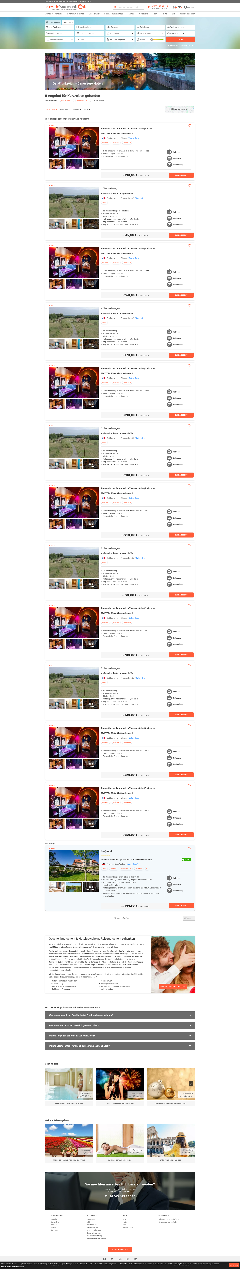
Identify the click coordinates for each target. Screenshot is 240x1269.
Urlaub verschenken (187, 14)
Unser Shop (55, 1225)
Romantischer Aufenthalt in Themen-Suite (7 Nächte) (128, 488)
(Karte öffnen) (133, 138)
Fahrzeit (55, 22)
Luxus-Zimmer (94, 14)
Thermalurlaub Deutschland (69, 1103)
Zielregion (67, 22)
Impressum (91, 1219)
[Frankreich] (103, 138)
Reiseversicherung (94, 1230)
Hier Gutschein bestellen (172, 986)
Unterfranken (119, 864)
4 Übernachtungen (110, 308)
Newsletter (55, 1222)
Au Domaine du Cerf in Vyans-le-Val (117, 193)
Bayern (109, 864)
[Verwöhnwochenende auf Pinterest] (120, 1259)
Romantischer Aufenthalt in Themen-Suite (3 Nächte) (128, 368)
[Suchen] (115, 7)
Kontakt (54, 1219)
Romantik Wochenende (75, 14)
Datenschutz (91, 1225)
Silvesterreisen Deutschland (120, 1103)
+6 (147, 868)
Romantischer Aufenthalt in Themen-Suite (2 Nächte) (128, 248)
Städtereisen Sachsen (171, 1160)
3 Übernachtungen (110, 668)
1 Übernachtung (109, 188)
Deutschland (143, 14)
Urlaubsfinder (127, 1227)
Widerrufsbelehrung (94, 1236)
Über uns (54, 1230)
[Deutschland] (103, 864)
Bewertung (144, 40)
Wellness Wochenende (53, 14)
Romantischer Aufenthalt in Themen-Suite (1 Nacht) (127, 128)
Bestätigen (234, 1265)
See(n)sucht (107, 851)
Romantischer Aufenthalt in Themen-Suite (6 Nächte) (128, 608)
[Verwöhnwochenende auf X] (112, 1259)
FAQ (124, 1219)
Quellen (53, 1227)
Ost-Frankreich (113, 138)
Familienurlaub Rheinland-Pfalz (69, 1160)
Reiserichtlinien (92, 1227)
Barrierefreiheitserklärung (96, 1238)
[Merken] (189, 125)
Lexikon (125, 1222)
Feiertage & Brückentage (113, 14)
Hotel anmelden (120, 1249)
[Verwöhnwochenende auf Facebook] (104, 1259)
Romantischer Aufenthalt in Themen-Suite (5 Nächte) (128, 788)
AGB (88, 1222)
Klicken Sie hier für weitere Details (12, 1267)
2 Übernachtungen (110, 548)
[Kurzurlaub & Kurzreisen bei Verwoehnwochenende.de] (66, 7)
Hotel (165, 14)
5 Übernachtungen (110, 428)
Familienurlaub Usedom (120, 1160)
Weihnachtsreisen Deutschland (171, 1103)
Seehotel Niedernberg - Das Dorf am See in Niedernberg (126, 859)
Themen (131, 14)
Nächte (155, 14)
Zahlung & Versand (94, 1233)
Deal (173, 14)
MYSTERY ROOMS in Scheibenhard (117, 133)
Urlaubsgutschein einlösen (168, 1219)
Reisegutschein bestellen (168, 1222)
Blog (124, 1225)
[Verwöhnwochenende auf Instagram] (127, 1259)
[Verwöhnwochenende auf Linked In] (135, 1259)
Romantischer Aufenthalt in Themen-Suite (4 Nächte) (128, 728)
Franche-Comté (127, 198)
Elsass (124, 138)
